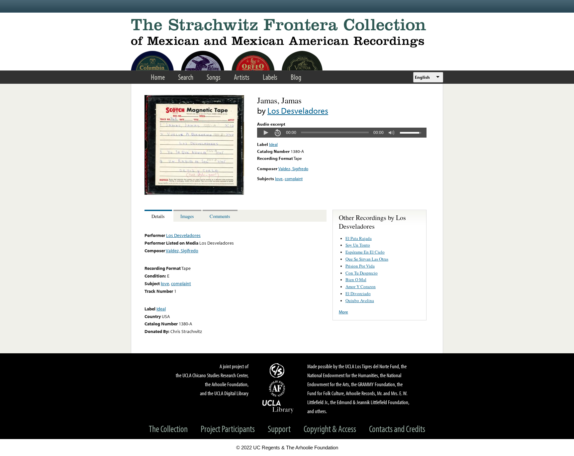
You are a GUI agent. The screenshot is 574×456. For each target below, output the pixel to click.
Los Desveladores (297, 110)
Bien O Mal (355, 280)
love (279, 178)
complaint (294, 178)
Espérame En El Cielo (365, 252)
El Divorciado (358, 293)
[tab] (158, 216)
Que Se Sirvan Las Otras (366, 259)
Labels (270, 77)
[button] (266, 132)
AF (278, 388)
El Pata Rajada (358, 238)
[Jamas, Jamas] (194, 193)
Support (279, 428)
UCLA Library (278, 406)
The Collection (168, 428)
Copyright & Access (330, 428)
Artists (241, 77)
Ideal (273, 144)
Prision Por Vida (360, 266)
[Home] (287, 33)
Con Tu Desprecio (361, 273)
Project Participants (228, 428)
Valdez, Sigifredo (293, 168)
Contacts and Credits (397, 428)
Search (185, 77)
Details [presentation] (158, 216)
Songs (214, 77)
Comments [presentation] (220, 216)
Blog (296, 77)
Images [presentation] (187, 216)
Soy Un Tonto (357, 245)
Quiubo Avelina (359, 300)
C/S (278, 370)
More (343, 311)
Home (158, 77)
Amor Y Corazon (360, 286)
